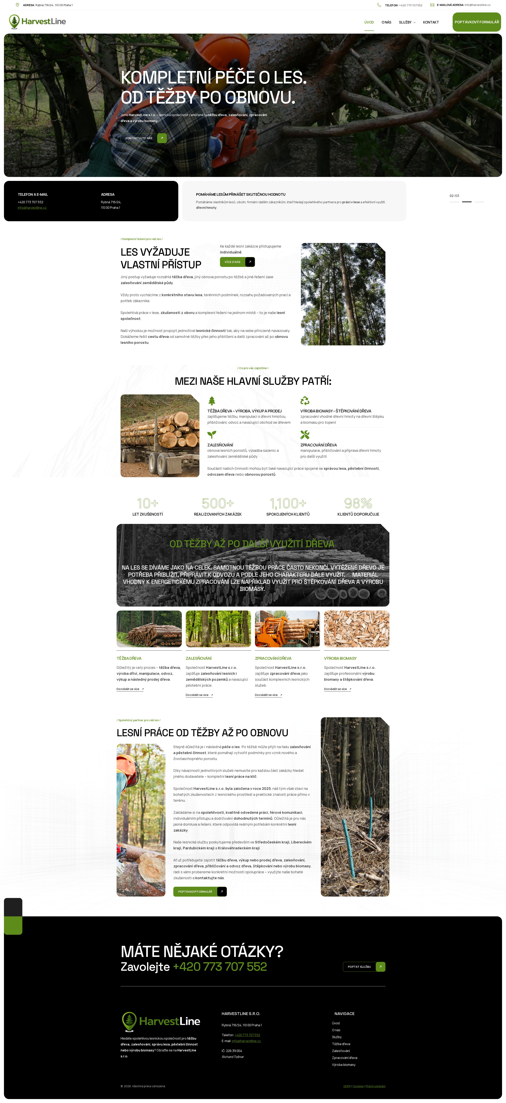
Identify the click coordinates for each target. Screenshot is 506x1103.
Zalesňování (341, 1051)
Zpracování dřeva (344, 1058)
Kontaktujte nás (139, 138)
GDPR (347, 1086)
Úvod (369, 22)
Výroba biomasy (343, 1064)
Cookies (358, 1086)
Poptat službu (359, 967)
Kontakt (431, 22)
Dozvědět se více (128, 689)
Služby (405, 22)
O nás (386, 22)
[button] (454, 201)
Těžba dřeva (341, 1044)
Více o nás (232, 262)
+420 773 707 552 (410, 5)
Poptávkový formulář (477, 22)
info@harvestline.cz (478, 5)
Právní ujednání (375, 1086)
